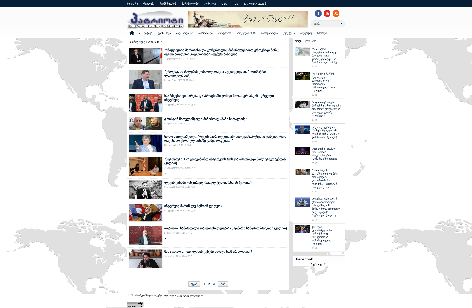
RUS (235, 3)
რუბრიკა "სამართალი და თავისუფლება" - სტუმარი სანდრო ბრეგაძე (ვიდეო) (225, 228)
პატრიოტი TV (184, 33)
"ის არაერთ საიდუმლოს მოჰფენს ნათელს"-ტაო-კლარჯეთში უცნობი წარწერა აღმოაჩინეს (325, 55)
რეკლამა (149, 3)
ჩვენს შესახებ (168, 3)
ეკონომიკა (164, 33)
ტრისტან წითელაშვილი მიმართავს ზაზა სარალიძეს (205, 119)
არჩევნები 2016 (246, 33)
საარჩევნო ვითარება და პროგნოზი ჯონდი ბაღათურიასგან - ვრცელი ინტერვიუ (219, 98)
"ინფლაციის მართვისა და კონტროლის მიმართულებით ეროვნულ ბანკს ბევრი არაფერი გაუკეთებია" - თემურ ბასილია (221, 52)
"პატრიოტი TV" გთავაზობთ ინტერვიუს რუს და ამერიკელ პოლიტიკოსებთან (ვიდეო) (225, 161)
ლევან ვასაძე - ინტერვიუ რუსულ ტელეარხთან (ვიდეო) (208, 182)
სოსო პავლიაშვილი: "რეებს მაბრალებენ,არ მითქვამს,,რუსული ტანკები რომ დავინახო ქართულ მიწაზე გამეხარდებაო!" (225, 138)
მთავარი (132, 3)
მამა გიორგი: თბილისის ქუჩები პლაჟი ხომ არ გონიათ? (208, 251)
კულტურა (289, 33)
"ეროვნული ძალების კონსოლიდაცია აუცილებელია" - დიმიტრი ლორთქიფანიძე (215, 73)
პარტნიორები (190, 3)
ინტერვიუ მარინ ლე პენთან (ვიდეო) (193, 206)
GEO (224, 3)
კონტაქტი (210, 3)
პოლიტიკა (145, 33)
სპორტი (322, 33)
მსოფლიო (224, 33)
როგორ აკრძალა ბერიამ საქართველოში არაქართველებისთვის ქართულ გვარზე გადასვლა (326, 109)
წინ (223, 284)
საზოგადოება (269, 33)
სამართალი (205, 33)
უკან (194, 284)
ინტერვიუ (306, 33)
